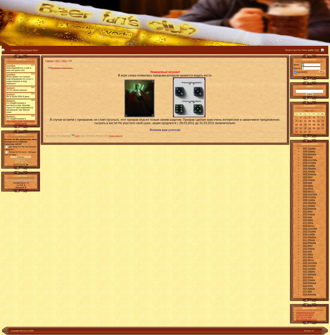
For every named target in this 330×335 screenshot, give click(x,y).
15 (301, 125)
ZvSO (77, 136)
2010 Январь (309, 205)
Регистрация (26, 50)
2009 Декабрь (309, 203)
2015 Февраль (309, 294)
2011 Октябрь (309, 265)
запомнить (302, 72)
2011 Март (308, 245)
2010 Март (308, 211)
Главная (14, 50)
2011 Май (307, 251)
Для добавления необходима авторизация (21, 122)
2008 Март (308, 157)
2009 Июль (308, 188)
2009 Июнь (308, 185)
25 (314, 128)
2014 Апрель (309, 288)
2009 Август (308, 191)
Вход (35, 50)
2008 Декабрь (309, 168)
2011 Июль (308, 257)
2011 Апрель (309, 248)
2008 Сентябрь (310, 160)
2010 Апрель (309, 214)
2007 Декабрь (309, 148)
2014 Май (307, 291)
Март (64, 61)
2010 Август (308, 225)
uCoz (317, 331)
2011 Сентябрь (310, 263)
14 (296, 125)
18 (314, 125)
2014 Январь (309, 280)
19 (318, 125)
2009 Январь (309, 171)
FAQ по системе (304, 317)
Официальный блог (305, 312)
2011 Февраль (309, 243)
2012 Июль (308, 277)
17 (309, 125)
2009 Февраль (309, 174)
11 (314, 121)
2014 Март (308, 285)
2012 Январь (309, 271)
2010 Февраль (309, 208)
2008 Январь (309, 151)
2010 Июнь (308, 220)
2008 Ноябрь (309, 165)
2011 (57, 61)
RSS (317, 50)
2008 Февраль (309, 154)
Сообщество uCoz (305, 315)
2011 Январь (309, 240)
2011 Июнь (308, 254)
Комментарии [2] (115, 136)
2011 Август (308, 260)
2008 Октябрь (309, 162)
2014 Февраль (309, 283)
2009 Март (308, 177)
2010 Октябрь (309, 231)
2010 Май (307, 217)
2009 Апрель (309, 180)
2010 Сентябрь (310, 228)
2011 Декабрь (309, 268)
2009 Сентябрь (310, 194)
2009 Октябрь (309, 197)
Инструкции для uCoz (306, 319)
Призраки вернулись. (62, 68)
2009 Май (307, 183)
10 (309, 121)
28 (296, 132)
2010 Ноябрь (309, 234)
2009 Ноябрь (309, 200)
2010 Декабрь (309, 237)
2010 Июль (308, 223)
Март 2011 (310, 111)
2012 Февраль (309, 274)
